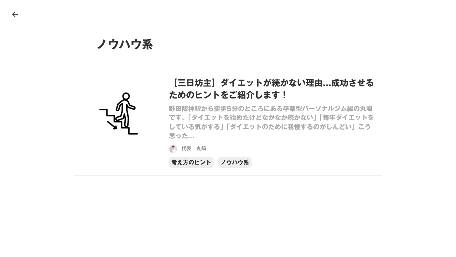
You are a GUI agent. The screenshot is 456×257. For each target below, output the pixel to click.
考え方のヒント (191, 162)
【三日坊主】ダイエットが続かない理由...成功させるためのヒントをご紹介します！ (271, 89)
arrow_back (15, 14)
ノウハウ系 (235, 162)
